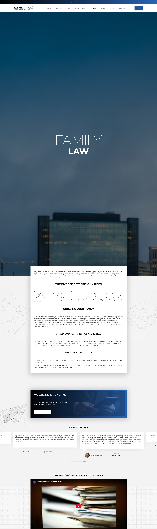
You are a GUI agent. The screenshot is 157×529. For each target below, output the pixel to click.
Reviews (112, 8)
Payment (94, 8)
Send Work (85, 8)
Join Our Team (122, 8)
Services (58, 8)
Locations (103, 8)
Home (49, 8)
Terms (77, 8)
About (68, 8)
